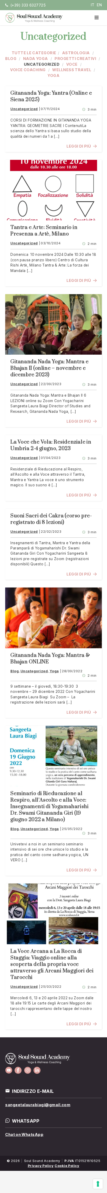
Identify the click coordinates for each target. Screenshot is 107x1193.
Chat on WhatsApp (24, 1134)
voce (72, 64)
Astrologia (76, 53)
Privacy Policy (41, 1166)
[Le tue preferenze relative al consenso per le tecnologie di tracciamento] (98, 1184)
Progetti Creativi (75, 58)
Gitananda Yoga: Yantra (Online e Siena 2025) (51, 96)
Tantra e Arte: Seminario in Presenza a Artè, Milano (43, 230)
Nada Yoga (35, 58)
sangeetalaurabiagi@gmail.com (37, 1105)
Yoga (53, 75)
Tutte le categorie (34, 53)
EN (99, 5)
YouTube (8, 1070)
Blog (10, 58)
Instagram (27, 1070)
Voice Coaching (28, 70)
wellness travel (71, 70)
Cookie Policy (67, 1166)
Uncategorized (42, 64)
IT (93, 5)
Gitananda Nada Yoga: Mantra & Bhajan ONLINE (50, 658)
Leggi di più (78, 146)
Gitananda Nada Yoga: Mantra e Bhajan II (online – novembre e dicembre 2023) (49, 368)
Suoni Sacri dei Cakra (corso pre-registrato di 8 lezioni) (51, 519)
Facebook (18, 1070)
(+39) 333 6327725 (28, 5)
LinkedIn (37, 1070)
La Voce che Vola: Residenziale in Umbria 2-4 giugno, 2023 (50, 445)
